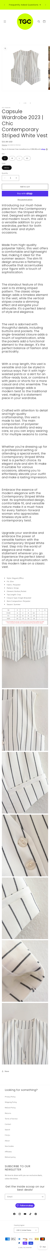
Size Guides (9, 1146)
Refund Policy (10, 1108)
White (6, 168)
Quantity (5, 173)
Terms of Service (11, 1119)
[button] (5, 21)
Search (7, 1130)
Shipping (4, 145)
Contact (8, 1124)
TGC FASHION (27, 1247)
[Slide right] (30, 103)
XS (27, 158)
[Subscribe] (42, 1197)
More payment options (25, 199)
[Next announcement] (45, 5)
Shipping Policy (11, 1102)
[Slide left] (19, 103)
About (7, 1141)
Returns (8, 1113)
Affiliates (8, 1152)
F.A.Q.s (7, 1135)
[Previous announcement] (4, 5)
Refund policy (10, 1157)
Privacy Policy (10, 1097)
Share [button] (7, 1071)
